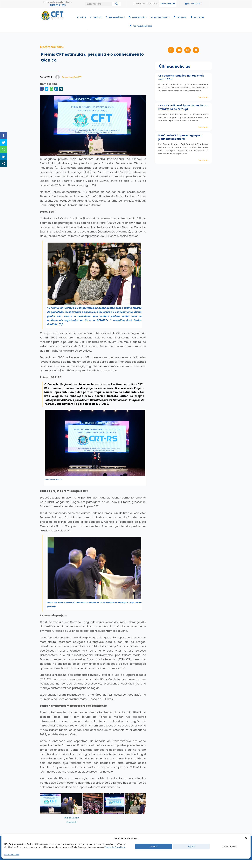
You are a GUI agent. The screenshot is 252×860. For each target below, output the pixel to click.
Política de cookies (11, 855)
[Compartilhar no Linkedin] (56, 89)
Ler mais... (203, 97)
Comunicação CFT (72, 77)
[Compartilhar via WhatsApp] (51, 89)
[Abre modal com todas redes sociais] (61, 89)
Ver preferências (229, 846)
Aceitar (153, 846)
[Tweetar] (46, 89)
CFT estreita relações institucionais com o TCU (181, 77)
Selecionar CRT (168, 3)
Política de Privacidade (114, 847)
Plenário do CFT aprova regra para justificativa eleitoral (180, 137)
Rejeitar (191, 846)
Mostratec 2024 (52, 47)
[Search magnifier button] (116, 4)
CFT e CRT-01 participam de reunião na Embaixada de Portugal (183, 107)
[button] (246, 838)
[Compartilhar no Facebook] (42, 89)
